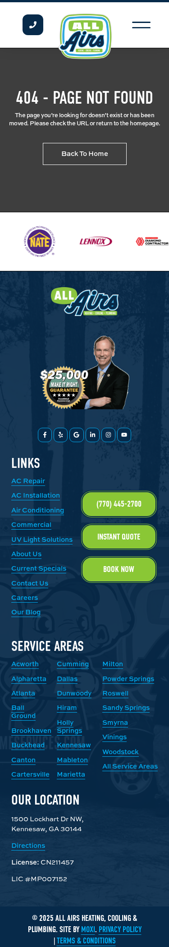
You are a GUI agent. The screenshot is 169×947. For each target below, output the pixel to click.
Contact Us (29, 583)
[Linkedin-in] (93, 435)
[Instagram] (108, 435)
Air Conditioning (37, 510)
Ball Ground (23, 711)
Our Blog (26, 612)
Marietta (71, 774)
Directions (28, 845)
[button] (141, 25)
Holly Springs (69, 726)
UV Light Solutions (42, 539)
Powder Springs (128, 678)
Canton (23, 759)
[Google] (76, 435)
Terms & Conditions (86, 941)
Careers (24, 597)
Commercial (31, 524)
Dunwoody (74, 693)
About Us (26, 553)
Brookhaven (31, 730)
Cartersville (30, 774)
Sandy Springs (126, 707)
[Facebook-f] (45, 435)
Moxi (88, 929)
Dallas (67, 678)
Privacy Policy (120, 929)
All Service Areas (130, 766)
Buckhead (28, 745)
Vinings (114, 736)
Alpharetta (28, 678)
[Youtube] (124, 435)
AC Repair (28, 480)
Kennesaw (74, 745)
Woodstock (120, 751)
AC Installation (35, 495)
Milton (112, 663)
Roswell (115, 693)
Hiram (67, 707)
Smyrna (115, 722)
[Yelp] (61, 435)
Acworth (25, 663)
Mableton (72, 759)
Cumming (73, 663)
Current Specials (38, 568)
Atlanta (23, 693)
